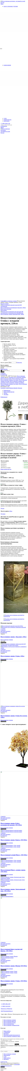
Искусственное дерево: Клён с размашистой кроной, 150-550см (11, 824)
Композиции (7, 65)
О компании (7, 1032)
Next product (4, 310)
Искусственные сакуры (10, 1022)
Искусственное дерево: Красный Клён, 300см (12, 314)
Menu (2, 4)
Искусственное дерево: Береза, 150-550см (14, 840)
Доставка (6, 394)
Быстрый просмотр (5, 631)
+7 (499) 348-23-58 (5, 123)
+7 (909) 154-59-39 (5, 1006)
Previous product (5, 303)
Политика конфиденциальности (12, 1035)
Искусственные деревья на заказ (12, 1036)
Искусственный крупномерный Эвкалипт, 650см (13, 307)
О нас (5, 118)
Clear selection (4, 369)
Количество (5, 370)
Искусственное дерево (18, 378)
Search (16, 1044)
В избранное (4, 374)
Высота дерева (4, 362)
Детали (5, 393)
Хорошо (3, 1067)
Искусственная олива (6, 378)
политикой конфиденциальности (10, 1065)
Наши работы (7, 119)
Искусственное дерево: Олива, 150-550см (14, 981)
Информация (7, 390)
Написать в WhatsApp (6, 1008)
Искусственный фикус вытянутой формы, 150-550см (11, 950)
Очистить (19, 362)
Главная (3, 301)
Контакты (6, 121)
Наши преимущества (9, 391)
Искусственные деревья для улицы (9, 384)
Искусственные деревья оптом (11, 1025)
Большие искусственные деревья (17, 377)
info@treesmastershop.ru (7, 1011)
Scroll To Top (4, 1061)
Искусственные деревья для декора (9, 380)
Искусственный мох (9, 1024)
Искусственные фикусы (10, 1021)
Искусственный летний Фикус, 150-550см (14, 855)
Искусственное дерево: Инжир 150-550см (14, 966)
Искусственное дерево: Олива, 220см (12, 656)
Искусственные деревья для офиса (15, 382)
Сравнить (3, 373)
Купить (2, 372)
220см (10, 511)
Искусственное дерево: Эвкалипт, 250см (13, 637)
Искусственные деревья (11, 6)
